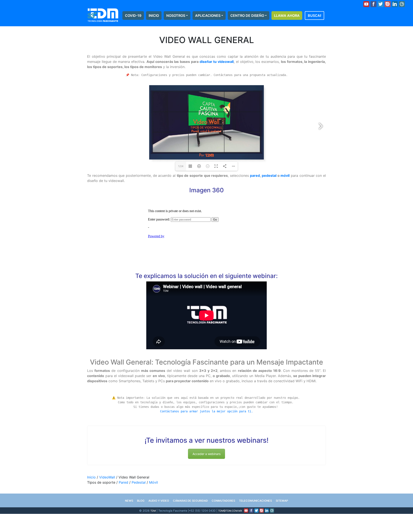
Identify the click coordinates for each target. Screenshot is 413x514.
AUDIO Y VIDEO (158, 500)
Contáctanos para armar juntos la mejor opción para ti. (206, 411)
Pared (123, 482)
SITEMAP (282, 500)
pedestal (269, 175)
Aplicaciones (207, 15)
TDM (153, 510)
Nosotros (175, 15)
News (129, 500)
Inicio (154, 15)
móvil (285, 175)
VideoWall (107, 477)
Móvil (153, 482)
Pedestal (139, 482)
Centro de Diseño (247, 15)
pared (255, 175)
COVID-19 (133, 15)
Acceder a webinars (206, 454)
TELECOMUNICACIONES (255, 500)
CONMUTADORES (223, 500)
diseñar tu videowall (217, 61)
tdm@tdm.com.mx (230, 510)
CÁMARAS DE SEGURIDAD (190, 500)
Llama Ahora (287, 15)
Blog (141, 500)
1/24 (180, 166)
